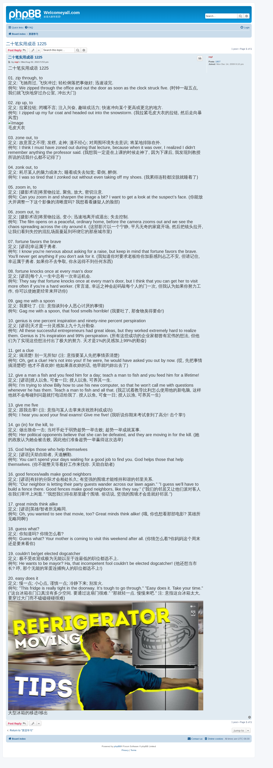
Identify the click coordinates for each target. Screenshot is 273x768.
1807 (218, 61)
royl (211, 57)
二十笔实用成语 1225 (26, 43)
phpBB (117, 746)
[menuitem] (29, 27)
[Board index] (25, 14)
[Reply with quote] (200, 58)
